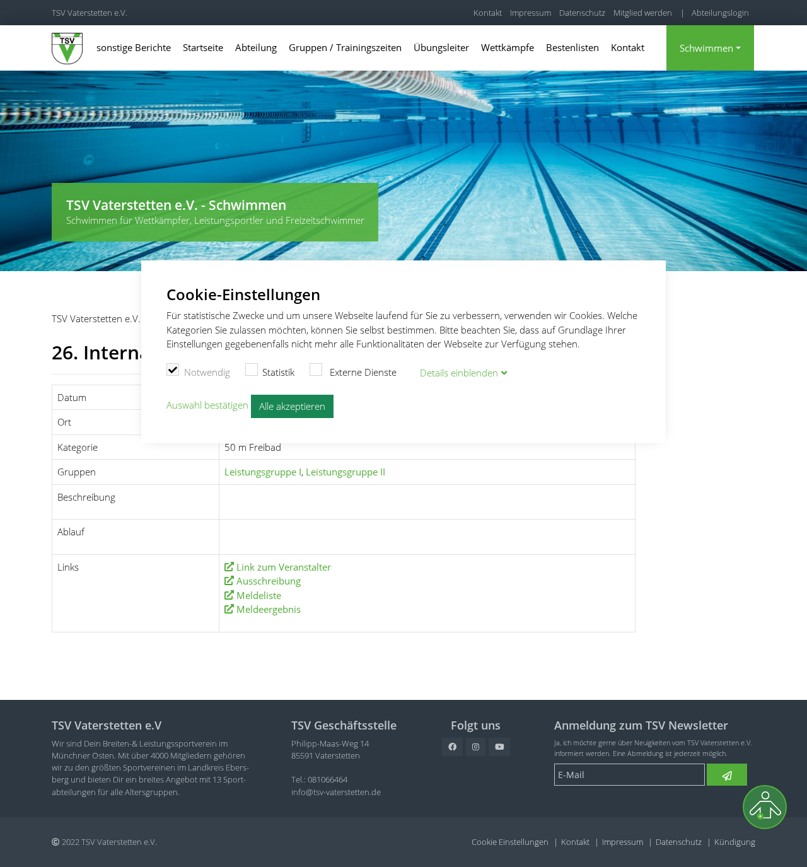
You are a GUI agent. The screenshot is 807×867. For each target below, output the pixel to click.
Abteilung (256, 47)
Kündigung (734, 841)
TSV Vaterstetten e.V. (89, 12)
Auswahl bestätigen (207, 405)
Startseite (203, 47)
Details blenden (459, 372)
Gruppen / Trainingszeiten (345, 47)
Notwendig (207, 372)
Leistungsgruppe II (345, 471)
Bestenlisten (572, 47)
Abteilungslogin (720, 12)
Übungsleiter (441, 47)
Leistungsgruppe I (262, 471)
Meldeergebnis (268, 609)
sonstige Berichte (133, 47)
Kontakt (487, 12)
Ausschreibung (268, 580)
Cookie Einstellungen (510, 841)
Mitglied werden (642, 12)
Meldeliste (258, 595)
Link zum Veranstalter (283, 567)
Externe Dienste (362, 372)
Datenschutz (582, 12)
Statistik (278, 372)
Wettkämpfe (507, 47)
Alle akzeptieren (292, 406)
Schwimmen (706, 48)
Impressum (530, 12)
